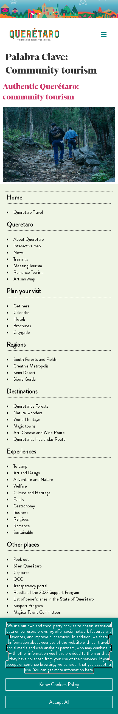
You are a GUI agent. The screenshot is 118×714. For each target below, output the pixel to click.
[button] (103, 34)
